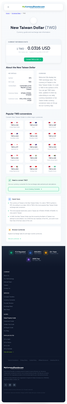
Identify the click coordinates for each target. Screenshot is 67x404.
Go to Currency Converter (32, 189)
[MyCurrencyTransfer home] (33, 7)
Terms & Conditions (13, 360)
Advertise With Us (54, 360)
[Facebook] (14, 385)
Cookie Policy (32, 360)
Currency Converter (9, 300)
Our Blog (6, 330)
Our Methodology (9, 278)
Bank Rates (7, 309)
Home (8, 13)
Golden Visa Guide (9, 324)
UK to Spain (7, 339)
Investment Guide (9, 321)
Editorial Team (8, 282)
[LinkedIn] (10, 385)
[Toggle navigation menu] (8, 7)
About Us (6, 275)
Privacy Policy (23, 360)
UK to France (7, 342)
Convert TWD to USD (32, 59)
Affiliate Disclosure (43, 360)
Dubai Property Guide (10, 318)
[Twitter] (5, 385)
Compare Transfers (9, 296)
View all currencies (13, 238)
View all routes (8, 352)
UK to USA (7, 345)
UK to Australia (8, 348)
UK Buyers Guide (8, 327)
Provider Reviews (8, 303)
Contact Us (7, 288)
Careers (6, 285)
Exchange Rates (16, 13)
